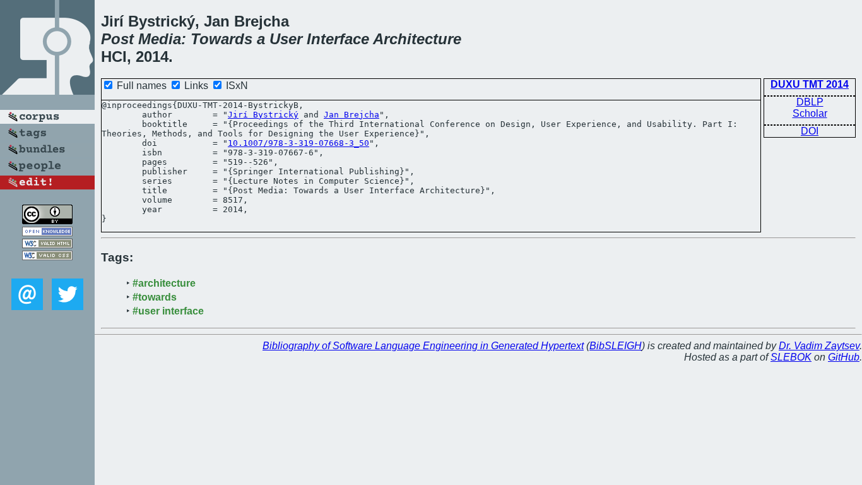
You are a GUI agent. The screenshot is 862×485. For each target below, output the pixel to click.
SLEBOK (791, 357)
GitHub (843, 357)
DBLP (810, 102)
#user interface (168, 311)
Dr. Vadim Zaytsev (819, 345)
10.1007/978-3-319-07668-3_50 (298, 143)
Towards (221, 38)
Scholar (810, 113)
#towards (155, 297)
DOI (809, 131)
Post (117, 38)
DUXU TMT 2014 (809, 84)
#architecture (164, 283)
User (285, 38)
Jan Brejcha (351, 114)
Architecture (417, 38)
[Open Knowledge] (47, 232)
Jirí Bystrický (263, 114)
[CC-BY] (47, 220)
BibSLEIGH (615, 345)
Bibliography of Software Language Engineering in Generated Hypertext (423, 345)
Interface (338, 38)
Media (159, 38)
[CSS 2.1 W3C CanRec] (47, 269)
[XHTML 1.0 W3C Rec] (47, 244)
